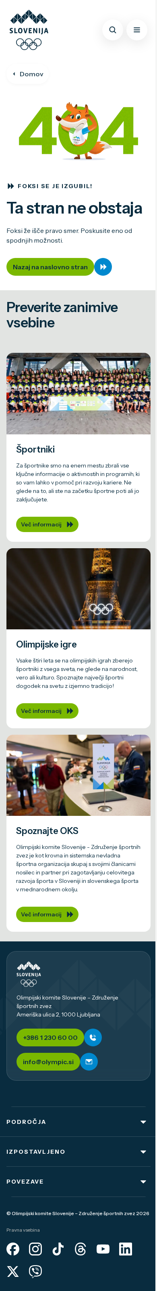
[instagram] (35, 1249)
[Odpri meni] (136, 29)
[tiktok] (58, 1249)
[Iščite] (112, 29)
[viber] (35, 1271)
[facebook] (12, 1249)
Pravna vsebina (23, 1230)
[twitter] (12, 1271)
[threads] (80, 1249)
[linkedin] (125, 1249)
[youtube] (103, 1249)
